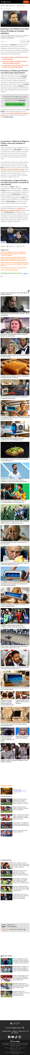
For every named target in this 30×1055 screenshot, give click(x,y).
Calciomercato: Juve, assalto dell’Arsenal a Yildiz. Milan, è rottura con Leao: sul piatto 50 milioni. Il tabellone (15, 264)
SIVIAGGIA (20, 1044)
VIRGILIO (7, 1043)
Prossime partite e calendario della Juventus (13, 268)
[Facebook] (9, 1037)
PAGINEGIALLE (12, 1043)
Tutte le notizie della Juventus (9, 270)
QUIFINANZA (25, 1044)
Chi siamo (7, 1047)
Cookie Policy (22, 1047)
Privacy (17, 1047)
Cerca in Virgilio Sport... (14, 1028)
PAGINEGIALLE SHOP (20, 1043)
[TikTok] (16, 1037)
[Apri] (2, 2)
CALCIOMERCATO (7, 8)
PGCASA (26, 1043)
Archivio (16, 1032)
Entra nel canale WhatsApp (16, 104)
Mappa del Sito (21, 1031)
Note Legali (12, 1047)
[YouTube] (12, 1037)
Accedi (26, 2)
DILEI (16, 1044)
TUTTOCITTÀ (12, 1044)
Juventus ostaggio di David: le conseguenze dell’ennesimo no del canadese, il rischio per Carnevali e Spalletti (13, 253)
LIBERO (3, 1043)
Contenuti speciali (6, 1031)
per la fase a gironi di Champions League (12, 169)
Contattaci (14, 1031)
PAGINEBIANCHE (6, 1044)
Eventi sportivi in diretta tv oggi (17, 929)
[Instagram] (20, 1037)
